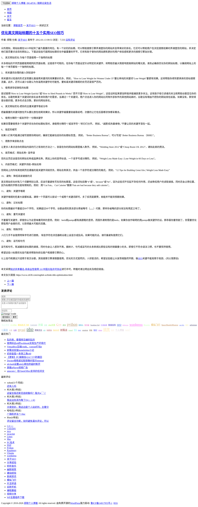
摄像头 (81, 325)
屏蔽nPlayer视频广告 (17, 367)
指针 (95, 330)
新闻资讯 (11, 476)
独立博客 (5, 325)
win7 (127, 329)
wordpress (136, 324)
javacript (11, 434)
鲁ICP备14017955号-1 (101, 503)
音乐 (187, 325)
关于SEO (31, 25)
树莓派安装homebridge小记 (20, 350)
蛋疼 (112, 330)
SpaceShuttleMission (169, 325)
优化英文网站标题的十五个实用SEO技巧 (32, 33)
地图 (9, 12)
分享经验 (11, 462)
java (9, 431)
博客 (90, 330)
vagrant (33, 325)
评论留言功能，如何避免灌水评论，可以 (28, 421)
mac (79, 330)
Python (10, 448)
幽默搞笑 (11, 469)
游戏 (64, 325)
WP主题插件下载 (15, 497)
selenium (193, 325)
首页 (9, 9)
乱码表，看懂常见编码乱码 (21, 339)
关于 (9, 16)
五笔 (10, 330)
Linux (9, 436)
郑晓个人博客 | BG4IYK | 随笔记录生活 (31, 3)
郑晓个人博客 (31, 503)
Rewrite (147, 325)
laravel (56, 330)
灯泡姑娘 (104, 325)
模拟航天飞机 (23, 325)
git (44, 330)
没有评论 (70, 40)
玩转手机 (11, 487)
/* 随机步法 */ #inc (16, 414)
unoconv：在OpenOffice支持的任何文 (25, 371)
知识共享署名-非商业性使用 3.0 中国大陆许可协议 (36, 269)
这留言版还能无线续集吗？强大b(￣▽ (26, 393)
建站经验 (11, 473)
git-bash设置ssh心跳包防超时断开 (23, 364)
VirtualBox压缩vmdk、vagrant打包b (24, 346)
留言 (9, 19)
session (85, 330)
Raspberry (11, 450)
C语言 (5, 330)
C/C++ (10, 426)
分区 (45, 325)
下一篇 (10, 284)
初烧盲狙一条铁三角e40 (19, 353)
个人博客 (119, 330)
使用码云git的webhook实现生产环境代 (26, 343)
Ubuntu (10, 453)
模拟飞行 (155, 325)
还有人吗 (11, 386)
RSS (115, 503)
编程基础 (11, 490)
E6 (75, 329)
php (30, 329)
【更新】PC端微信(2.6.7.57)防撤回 (24, 357)
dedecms (125, 325)
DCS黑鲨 (13, 325)
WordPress (75, 503)
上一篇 (10, 281)
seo (119, 324)
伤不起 (87, 325)
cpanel (70, 330)
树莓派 (63, 330)
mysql (21, 330)
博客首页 (18, 25)
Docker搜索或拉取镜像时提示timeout (25, 360)
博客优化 (38, 330)
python (72, 324)
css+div (181, 325)
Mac (9, 439)
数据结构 (112, 325)
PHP (9, 445)
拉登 (15, 330)
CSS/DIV (11, 428)
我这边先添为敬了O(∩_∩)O (21, 400)
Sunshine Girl (95, 325)
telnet (100, 330)
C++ (58, 324)
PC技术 (10, 442)
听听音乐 (11, 466)
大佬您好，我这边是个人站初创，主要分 (28, 407)
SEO (140, 258)
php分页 (51, 325)
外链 (40, 325)
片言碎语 (11, 483)
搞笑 (106, 330)
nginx (49, 330)
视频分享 (11, 494)
